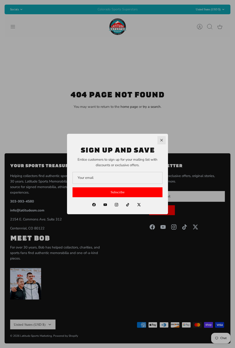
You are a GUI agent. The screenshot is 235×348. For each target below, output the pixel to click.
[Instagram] (116, 205)
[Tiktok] (127, 205)
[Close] (161, 140)
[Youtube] (105, 205)
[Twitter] (138, 205)
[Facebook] (94, 205)
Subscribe (118, 192)
